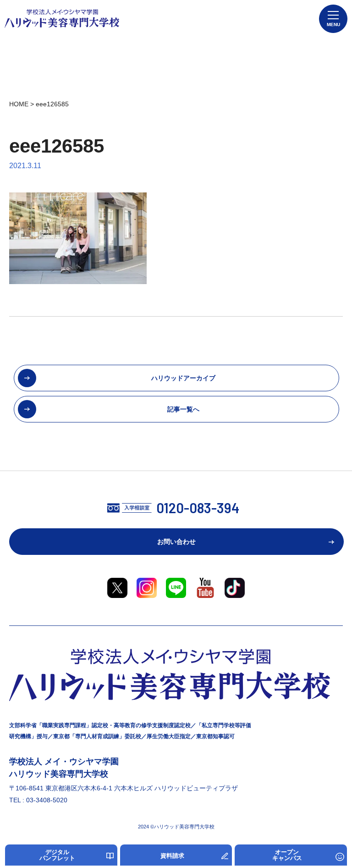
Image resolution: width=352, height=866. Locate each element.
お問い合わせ (176, 541)
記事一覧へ (183, 409)
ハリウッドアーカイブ (183, 378)
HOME (18, 104)
